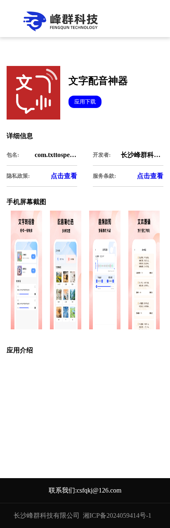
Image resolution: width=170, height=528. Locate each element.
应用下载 (85, 102)
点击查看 (64, 175)
